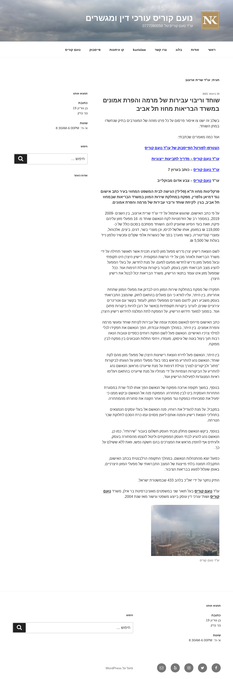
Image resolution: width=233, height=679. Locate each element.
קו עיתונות (116, 50)
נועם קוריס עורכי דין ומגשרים (139, 18)
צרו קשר (161, 50)
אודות (195, 50)
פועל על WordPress (119, 668)
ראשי (211, 50)
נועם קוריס (73, 50)
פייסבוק (95, 50)
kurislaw (139, 50)
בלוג (179, 50)
